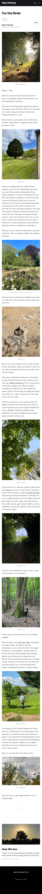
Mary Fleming (9, 3)
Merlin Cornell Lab (16, 383)
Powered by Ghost (21, 879)
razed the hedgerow (33, 492)
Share (36, 22)
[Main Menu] (38, 3)
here (21, 795)
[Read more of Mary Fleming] (4, 20)
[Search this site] (35, 3)
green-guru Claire (24, 642)
